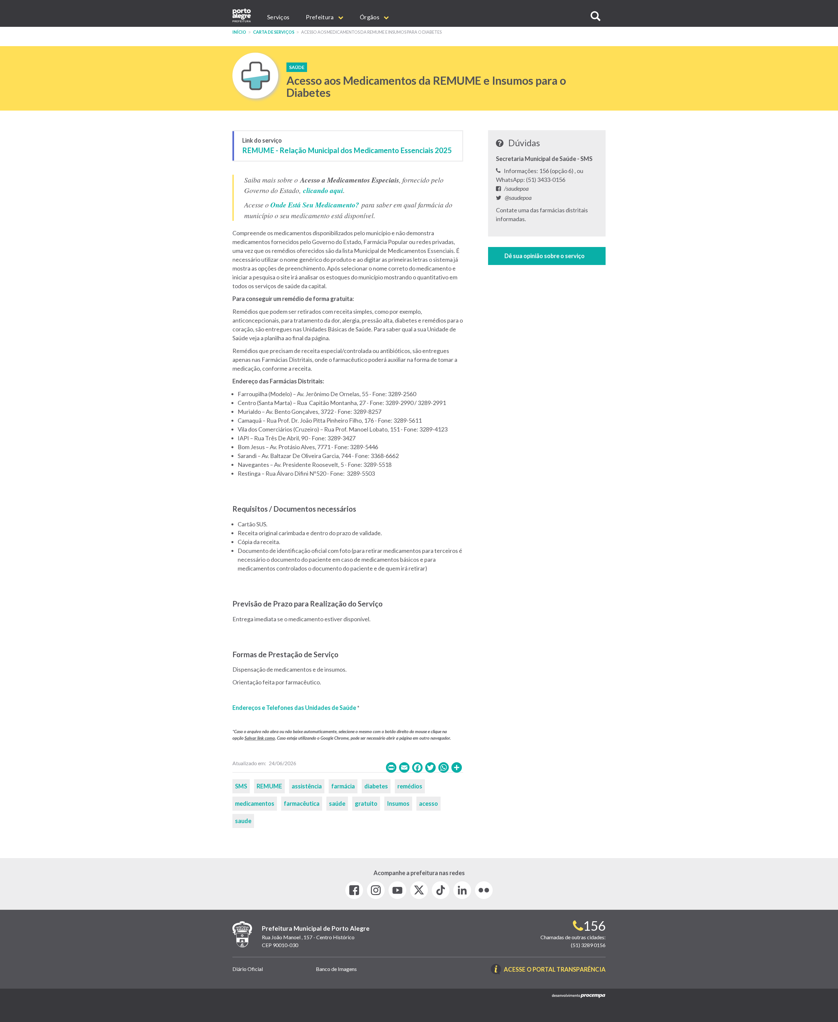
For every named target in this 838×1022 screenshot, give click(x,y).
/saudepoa (516, 188)
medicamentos (254, 803)
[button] (595, 16)
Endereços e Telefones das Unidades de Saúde (294, 707)
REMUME (269, 786)
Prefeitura (320, 17)
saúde (337, 803)
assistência (307, 786)
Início (239, 32)
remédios (409, 786)
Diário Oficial (247, 969)
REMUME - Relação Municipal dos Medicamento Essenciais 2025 (347, 150)
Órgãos (370, 17)
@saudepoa (518, 197)
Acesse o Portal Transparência (555, 969)
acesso (428, 803)
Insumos (398, 803)
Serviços (278, 17)
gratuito (366, 803)
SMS (241, 786)
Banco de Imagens (336, 969)
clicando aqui (323, 190)
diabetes (376, 786)
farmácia (343, 786)
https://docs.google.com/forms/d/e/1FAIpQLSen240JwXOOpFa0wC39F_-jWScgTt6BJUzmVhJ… (547, 256)
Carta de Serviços (273, 32)
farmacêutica (301, 803)
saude (243, 820)
